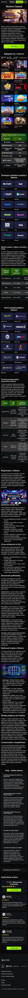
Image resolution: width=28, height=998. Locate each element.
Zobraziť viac (13, 948)
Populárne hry (3, 58)
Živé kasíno (10, 58)
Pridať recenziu (14, 890)
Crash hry (16, 58)
